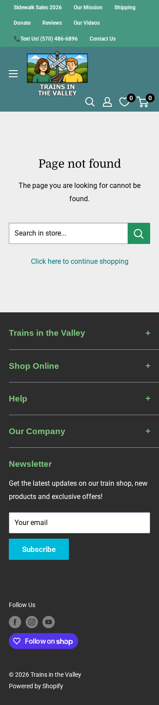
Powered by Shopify (36, 686)
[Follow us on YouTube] (48, 621)
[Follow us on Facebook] (15, 621)
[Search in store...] (139, 233)
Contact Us (103, 39)
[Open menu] (13, 73)
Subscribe (39, 549)
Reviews (52, 23)
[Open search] (90, 102)
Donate (22, 23)
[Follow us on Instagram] (32, 621)
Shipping (125, 7)
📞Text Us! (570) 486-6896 (46, 39)
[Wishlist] (124, 102)
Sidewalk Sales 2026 (38, 7)
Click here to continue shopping (80, 261)
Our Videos (87, 23)
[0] (142, 102)
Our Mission (88, 7)
